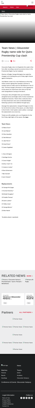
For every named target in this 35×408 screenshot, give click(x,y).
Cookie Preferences (7, 404)
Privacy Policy (6, 400)
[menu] (32, 2)
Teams (19, 370)
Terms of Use (6, 398)
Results (3, 375)
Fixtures (3, 372)
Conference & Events (8, 382)
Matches (4, 370)
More (29, 276)
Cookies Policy (6, 402)
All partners (25, 312)
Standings (4, 378)
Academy (19, 375)
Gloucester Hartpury (24, 382)
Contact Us (5, 406)
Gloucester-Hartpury (23, 378)
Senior (19, 372)
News (3, 11)
